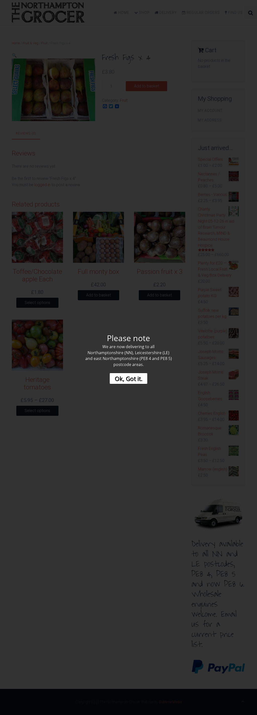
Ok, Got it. (128, 378)
